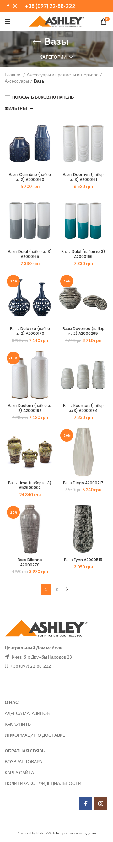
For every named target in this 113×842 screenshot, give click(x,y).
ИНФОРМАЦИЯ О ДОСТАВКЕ (35, 735)
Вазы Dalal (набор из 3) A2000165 (30, 254)
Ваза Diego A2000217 (83, 482)
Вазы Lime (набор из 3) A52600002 (29, 485)
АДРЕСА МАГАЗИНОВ (27, 713)
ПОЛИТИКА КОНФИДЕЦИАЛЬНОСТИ (43, 783)
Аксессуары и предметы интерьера (63, 74)
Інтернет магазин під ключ (76, 833)
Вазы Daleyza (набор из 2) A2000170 (30, 331)
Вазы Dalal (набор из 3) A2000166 (83, 254)
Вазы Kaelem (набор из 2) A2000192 (30, 408)
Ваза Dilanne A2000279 (30, 562)
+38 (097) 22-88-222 (50, 6)
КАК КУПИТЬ (18, 724)
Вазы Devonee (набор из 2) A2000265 (83, 331)
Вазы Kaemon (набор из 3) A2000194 (83, 408)
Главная (13, 74)
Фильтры (16, 108)
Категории (53, 57)
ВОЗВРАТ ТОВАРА (23, 761)
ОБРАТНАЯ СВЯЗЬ (25, 750)
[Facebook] (8, 6)
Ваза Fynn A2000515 (83, 559)
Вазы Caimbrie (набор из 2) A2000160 (30, 177)
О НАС (12, 702)
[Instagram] (15, 6)
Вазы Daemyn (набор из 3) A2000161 (83, 177)
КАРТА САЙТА (19, 772)
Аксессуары (17, 81)
